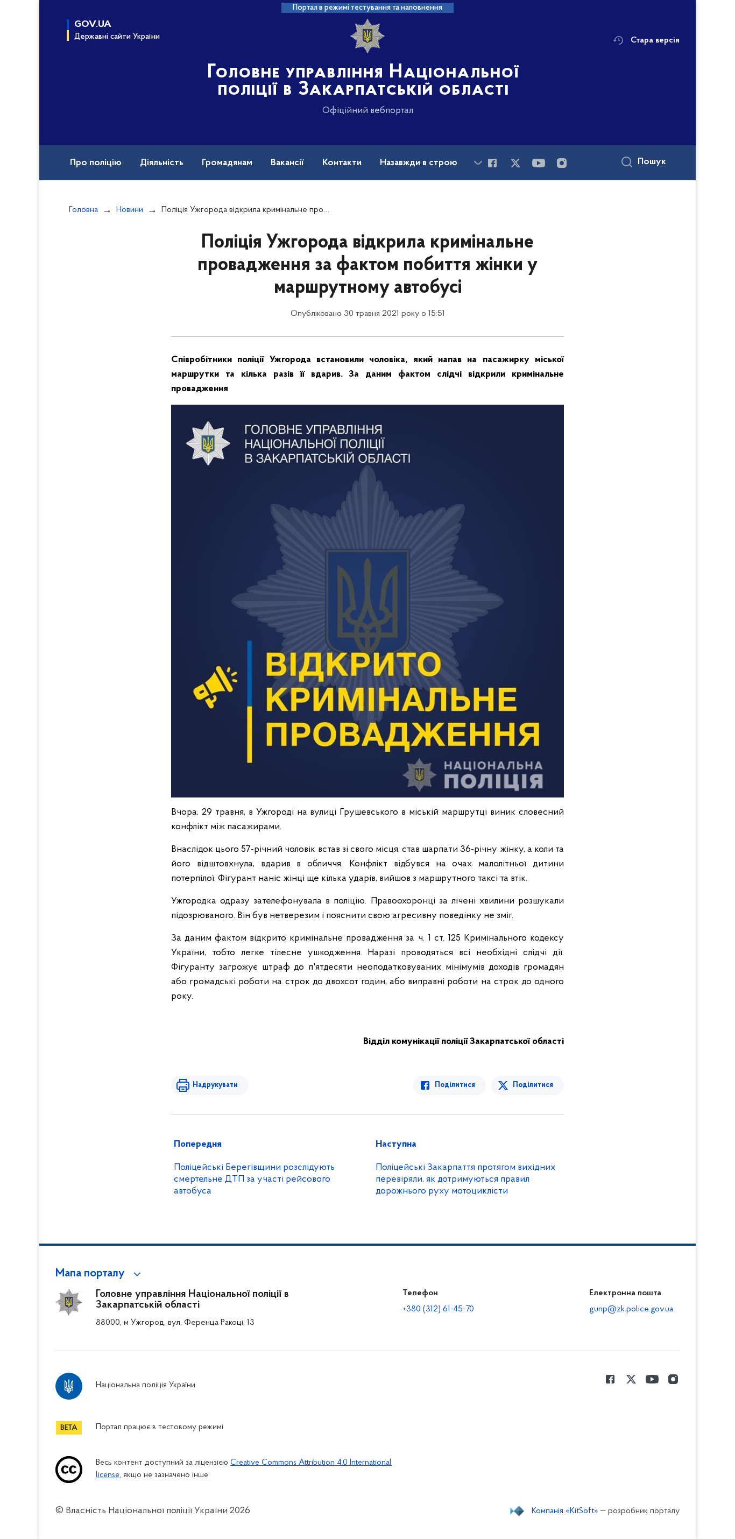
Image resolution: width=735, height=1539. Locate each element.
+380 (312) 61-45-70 (438, 1309)
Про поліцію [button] (96, 163)
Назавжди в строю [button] (418, 163)
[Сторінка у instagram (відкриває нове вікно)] (561, 163)
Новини (129, 210)
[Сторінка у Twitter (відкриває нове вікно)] (515, 163)
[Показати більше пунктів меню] (478, 162)
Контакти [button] (342, 163)
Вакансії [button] (287, 163)
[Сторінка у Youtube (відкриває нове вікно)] (538, 163)
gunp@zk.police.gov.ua (631, 1309)
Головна (83, 210)
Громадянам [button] (227, 163)
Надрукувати (215, 1085)
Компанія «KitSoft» (565, 1511)
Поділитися (455, 1085)
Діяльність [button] (161, 163)
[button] (99, 1273)
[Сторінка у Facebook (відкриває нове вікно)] (492, 163)
